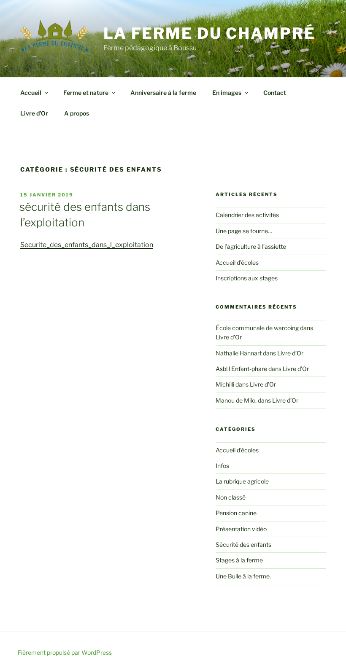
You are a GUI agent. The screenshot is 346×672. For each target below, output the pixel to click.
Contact (274, 92)
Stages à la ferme (239, 560)
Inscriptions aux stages (247, 278)
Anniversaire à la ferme (163, 92)
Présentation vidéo (241, 528)
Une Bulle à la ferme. (243, 576)
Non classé (231, 497)
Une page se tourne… (244, 230)
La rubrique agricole (242, 481)
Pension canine (236, 512)
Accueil (30, 92)
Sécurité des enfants (243, 544)
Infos (222, 465)
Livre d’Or (34, 113)
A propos (76, 113)
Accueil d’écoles (237, 262)
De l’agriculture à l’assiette (251, 246)
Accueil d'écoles (237, 450)
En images (226, 92)
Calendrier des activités (247, 214)
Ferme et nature (85, 92)
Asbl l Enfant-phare (241, 368)
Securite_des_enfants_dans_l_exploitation (86, 245)
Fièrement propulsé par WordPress (65, 652)
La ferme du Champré (209, 33)
